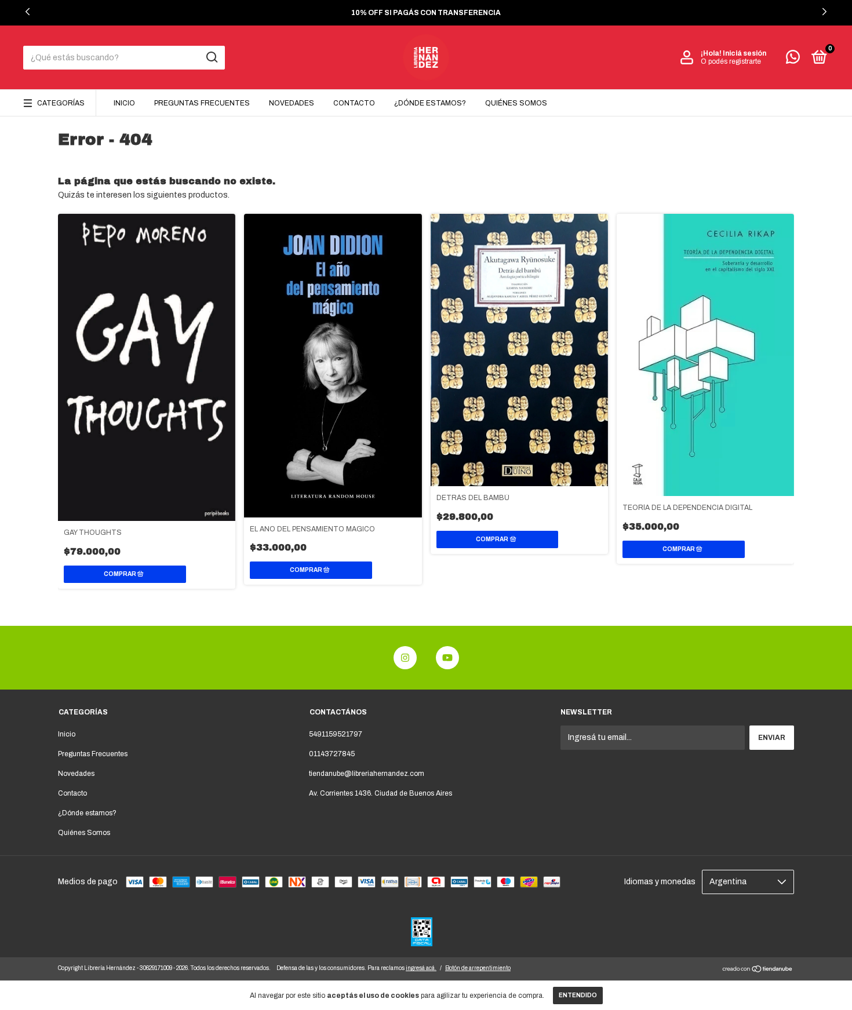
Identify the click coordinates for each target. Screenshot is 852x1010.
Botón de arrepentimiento (478, 968)
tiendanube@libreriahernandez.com (366, 774)
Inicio (124, 103)
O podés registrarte (731, 61)
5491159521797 (335, 734)
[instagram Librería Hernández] (405, 657)
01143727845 (332, 754)
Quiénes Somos (516, 103)
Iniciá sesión (744, 53)
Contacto (354, 103)
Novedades (291, 103)
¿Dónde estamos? (430, 103)
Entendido (578, 995)
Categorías (61, 103)
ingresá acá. (421, 968)
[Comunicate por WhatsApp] (793, 60)
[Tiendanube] (758, 970)
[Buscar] (211, 57)
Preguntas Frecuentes (202, 103)
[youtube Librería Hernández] (447, 657)
